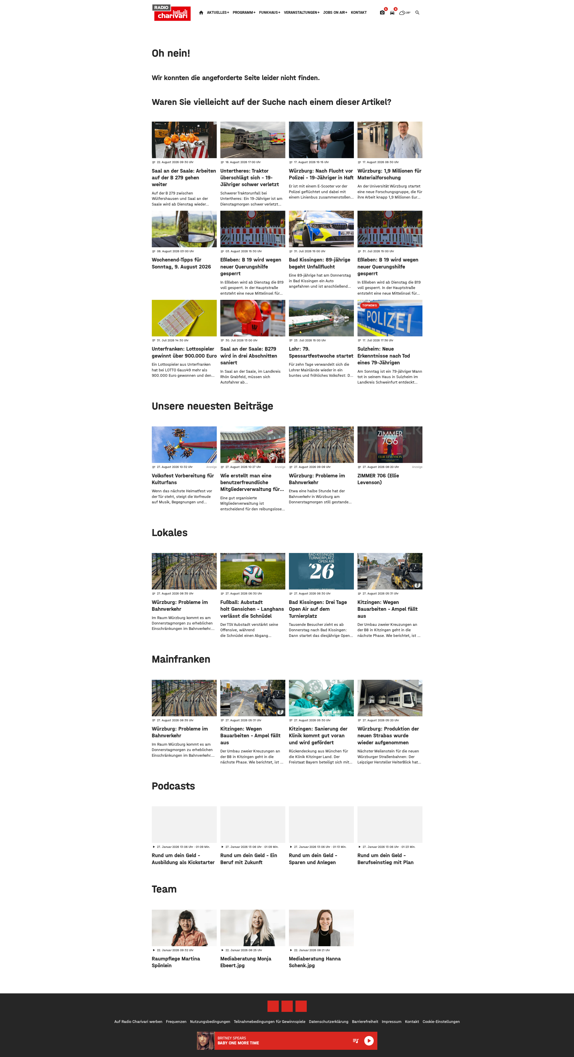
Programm (243, 12)
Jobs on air (334, 12)
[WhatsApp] (301, 1006)
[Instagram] (287, 1006)
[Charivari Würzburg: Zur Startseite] (171, 12)
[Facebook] (273, 1006)
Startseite (201, 12)
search (417, 12)
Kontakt (359, 12)
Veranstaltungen (300, 12)
